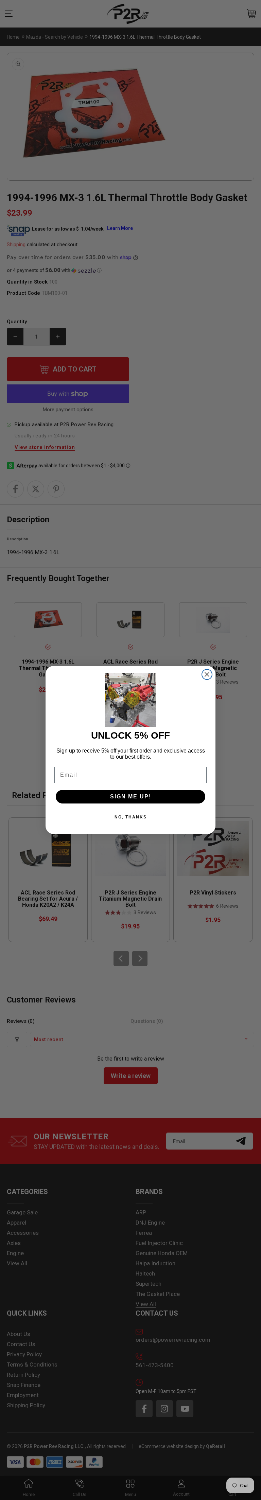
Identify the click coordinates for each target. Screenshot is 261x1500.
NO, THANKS (131, 817)
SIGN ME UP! (130, 796)
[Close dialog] (207, 674)
